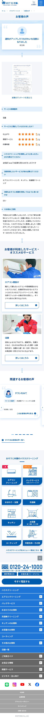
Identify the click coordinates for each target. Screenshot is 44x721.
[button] (12, 434)
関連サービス (7, 669)
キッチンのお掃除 (9, 623)
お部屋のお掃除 (8, 629)
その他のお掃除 (8, 642)
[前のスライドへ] (1, 407)
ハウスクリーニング (10, 590)
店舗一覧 (5, 649)
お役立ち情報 (7, 662)
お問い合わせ (22, 711)
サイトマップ (22, 706)
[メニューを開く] (41, 3)
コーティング (7, 636)
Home (22, 692)
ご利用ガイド (7, 656)
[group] (20, 401)
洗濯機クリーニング (10, 616)
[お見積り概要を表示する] (33, 3)
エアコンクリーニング (11, 596)
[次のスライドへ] (42, 407)
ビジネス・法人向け (10, 676)
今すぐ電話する (22, 581)
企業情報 (22, 697)
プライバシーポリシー (22, 701)
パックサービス (8, 603)
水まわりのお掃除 (9, 609)
